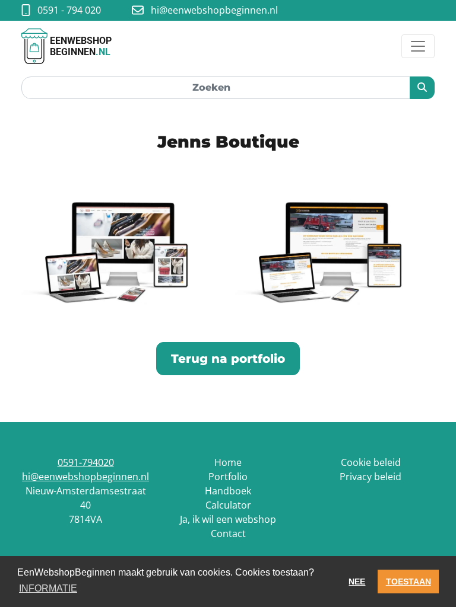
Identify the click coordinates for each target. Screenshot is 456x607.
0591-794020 (86, 462)
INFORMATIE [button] (48, 588)
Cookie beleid (371, 462)
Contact (228, 533)
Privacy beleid (370, 476)
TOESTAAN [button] (408, 581)
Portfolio (228, 476)
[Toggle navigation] (418, 46)
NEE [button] (357, 581)
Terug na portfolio (228, 359)
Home (228, 462)
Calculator (228, 505)
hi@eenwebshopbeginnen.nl (85, 476)
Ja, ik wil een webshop (228, 519)
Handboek (228, 490)
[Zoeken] (422, 87)
